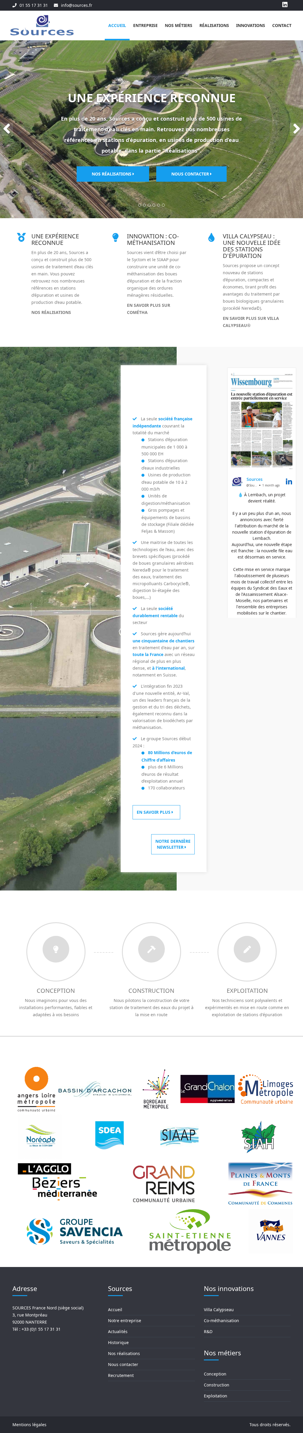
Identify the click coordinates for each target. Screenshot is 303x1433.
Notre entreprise (124, 1320)
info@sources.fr (76, 5)
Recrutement (121, 1375)
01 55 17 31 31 (34, 5)
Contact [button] (281, 25)
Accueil (117, 25)
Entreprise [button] (145, 25)
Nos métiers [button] (178, 25)
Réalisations (214, 25)
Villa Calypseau (219, 1309)
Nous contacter (190, 174)
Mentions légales (29, 1424)
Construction (151, 991)
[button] (6, 129)
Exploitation (247, 991)
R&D (208, 1331)
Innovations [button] (250, 25)
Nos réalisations (112, 174)
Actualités (118, 1331)
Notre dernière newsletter (173, 844)
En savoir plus (154, 812)
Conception (56, 991)
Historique (118, 1342)
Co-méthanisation (221, 1320)
